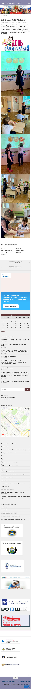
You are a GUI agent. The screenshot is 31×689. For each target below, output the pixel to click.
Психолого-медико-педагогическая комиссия (12, 492)
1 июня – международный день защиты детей (7, 250)
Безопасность (5, 468)
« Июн (3, 331)
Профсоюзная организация (9, 462)
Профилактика (5, 459)
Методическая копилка (8, 453)
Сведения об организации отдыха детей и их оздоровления (15, 497)
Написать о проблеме (11, 306)
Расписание (5, 447)
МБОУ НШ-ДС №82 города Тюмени (12, 3)
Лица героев (5, 486)
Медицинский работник (8, 513)
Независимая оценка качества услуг (13, 474)
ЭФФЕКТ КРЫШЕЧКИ (9, 356)
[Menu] (29, 3)
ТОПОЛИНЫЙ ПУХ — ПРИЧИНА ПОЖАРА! (15, 340)
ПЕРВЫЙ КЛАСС (7, 368)
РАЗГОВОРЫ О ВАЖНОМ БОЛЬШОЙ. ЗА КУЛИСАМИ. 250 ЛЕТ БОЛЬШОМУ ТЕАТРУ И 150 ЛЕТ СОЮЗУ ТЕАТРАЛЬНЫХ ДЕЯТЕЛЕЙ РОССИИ (15, 375)
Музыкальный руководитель (10, 516)
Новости (4, 15)
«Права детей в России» (8, 471)
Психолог (4, 507)
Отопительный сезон (8, 489)
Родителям (4, 456)
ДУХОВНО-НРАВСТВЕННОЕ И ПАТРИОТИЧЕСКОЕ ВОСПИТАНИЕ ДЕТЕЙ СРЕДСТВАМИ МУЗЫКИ (14, 362)
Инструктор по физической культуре (13, 519)
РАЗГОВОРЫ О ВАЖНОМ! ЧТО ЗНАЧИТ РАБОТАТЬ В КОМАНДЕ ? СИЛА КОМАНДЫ (14, 350)
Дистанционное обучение (9, 444)
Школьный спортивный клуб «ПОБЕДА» (13, 483)
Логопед (3, 510)
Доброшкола (5, 480)
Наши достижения (7, 477)
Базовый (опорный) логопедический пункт (15, 450)
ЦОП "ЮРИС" (25, 684)
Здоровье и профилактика (9, 465)
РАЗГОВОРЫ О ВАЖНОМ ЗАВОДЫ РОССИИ (15, 381)
